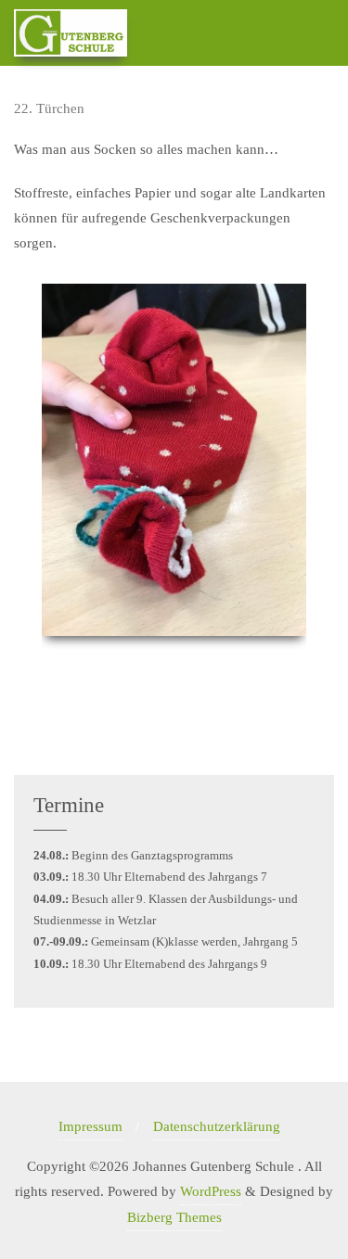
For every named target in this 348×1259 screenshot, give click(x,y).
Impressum (90, 1126)
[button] (23, 485)
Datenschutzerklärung (216, 1126)
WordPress (210, 1191)
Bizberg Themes (174, 1217)
